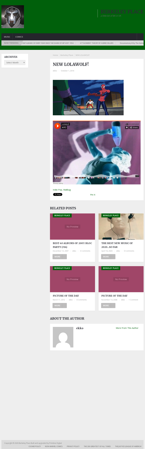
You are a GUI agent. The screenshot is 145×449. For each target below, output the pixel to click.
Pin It (92, 194)
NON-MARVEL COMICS (54, 446)
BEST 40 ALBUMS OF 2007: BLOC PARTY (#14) (72, 245)
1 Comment (133, 300)
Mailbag (67, 189)
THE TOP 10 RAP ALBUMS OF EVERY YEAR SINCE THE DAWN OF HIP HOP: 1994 (34, 43)
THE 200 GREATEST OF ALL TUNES (97, 446)
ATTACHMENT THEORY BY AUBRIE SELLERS (88, 43)
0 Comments (129, 251)
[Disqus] (96, 392)
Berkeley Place (66, 55)
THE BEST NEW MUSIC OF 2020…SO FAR (117, 245)
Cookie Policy (35, 446)
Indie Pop (57, 189)
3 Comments (85, 251)
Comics (19, 36)
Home (55, 55)
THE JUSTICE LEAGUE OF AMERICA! (128, 446)
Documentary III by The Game (123, 43)
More (57, 256)
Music (7, 36)
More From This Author (127, 327)
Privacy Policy (73, 446)
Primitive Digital (55, 443)
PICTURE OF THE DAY (66, 295)
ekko (55, 70)
